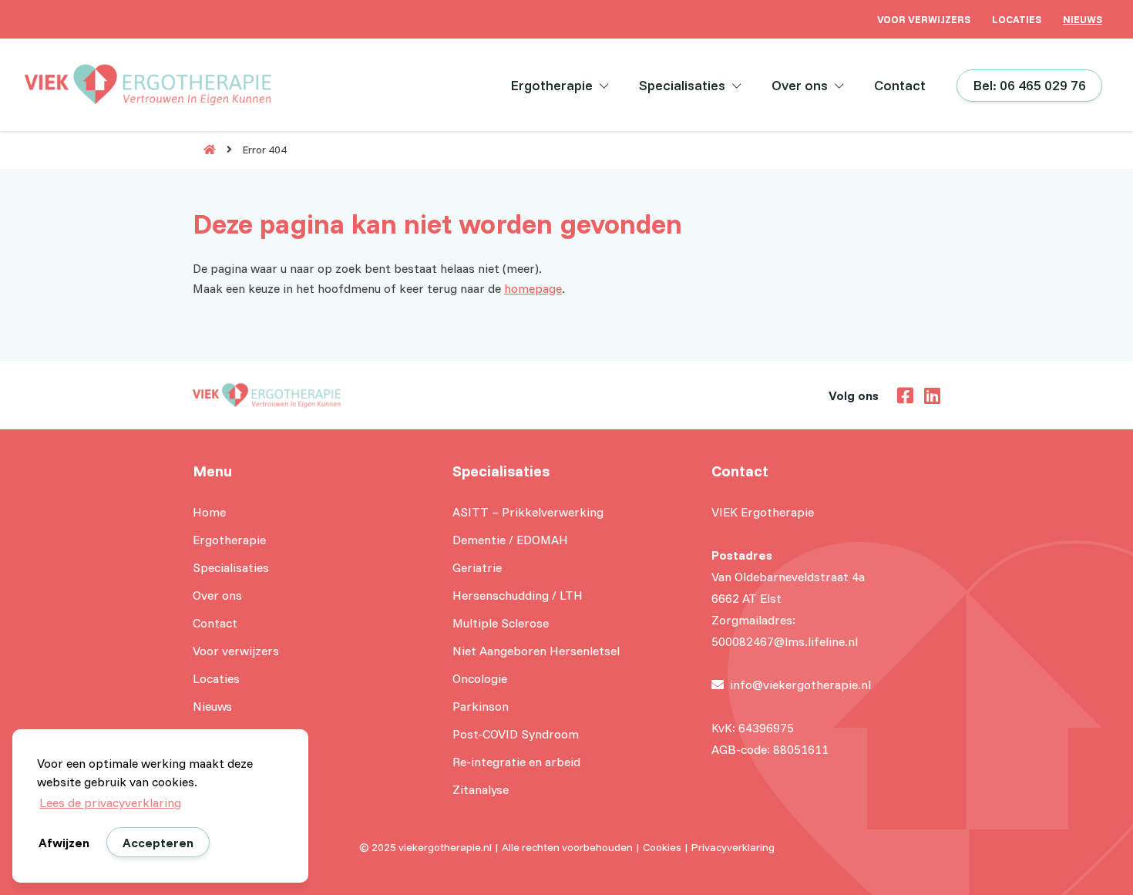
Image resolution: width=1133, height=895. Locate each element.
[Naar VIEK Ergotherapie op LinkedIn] (928, 394)
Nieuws (1082, 19)
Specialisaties (682, 85)
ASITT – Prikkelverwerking (527, 512)
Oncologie (479, 678)
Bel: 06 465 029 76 (1029, 85)
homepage (533, 288)
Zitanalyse (480, 789)
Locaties (1016, 19)
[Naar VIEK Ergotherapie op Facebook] (901, 394)
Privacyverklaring (733, 847)
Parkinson (480, 706)
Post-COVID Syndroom (515, 734)
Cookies (662, 847)
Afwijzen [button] (64, 842)
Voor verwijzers (923, 19)
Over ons (800, 85)
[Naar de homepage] (204, 149)
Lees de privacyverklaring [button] (110, 802)
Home (209, 512)
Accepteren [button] (158, 842)
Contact (900, 85)
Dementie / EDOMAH (510, 539)
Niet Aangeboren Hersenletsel (536, 650)
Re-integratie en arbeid (516, 761)
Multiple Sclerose (500, 623)
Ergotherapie (551, 85)
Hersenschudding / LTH (517, 595)
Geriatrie (477, 567)
